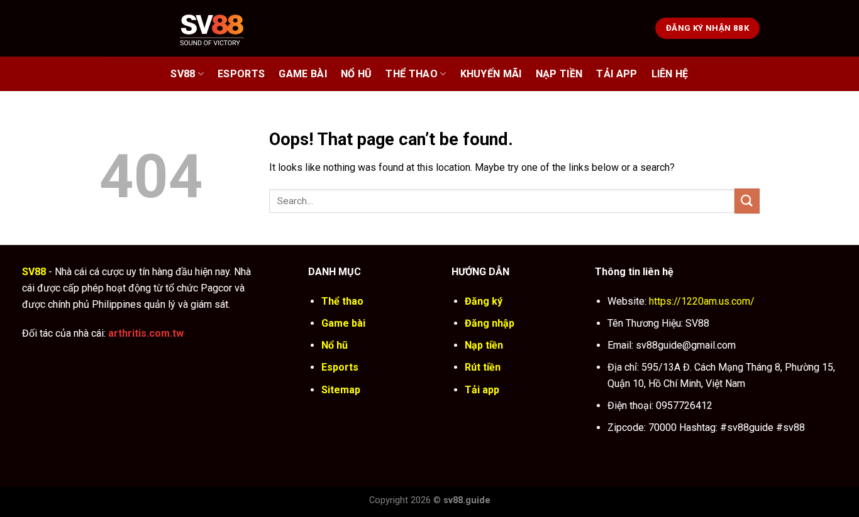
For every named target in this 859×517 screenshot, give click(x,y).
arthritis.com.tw (146, 333)
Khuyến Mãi (491, 74)
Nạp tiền (484, 345)
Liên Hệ (670, 74)
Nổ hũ (356, 74)
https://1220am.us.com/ (702, 301)
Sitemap (340, 390)
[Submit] (747, 200)
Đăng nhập (489, 323)
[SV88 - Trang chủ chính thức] (228, 28)
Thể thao (411, 74)
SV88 (182, 74)
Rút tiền (483, 367)
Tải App (616, 74)
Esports (241, 74)
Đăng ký (483, 301)
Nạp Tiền (559, 74)
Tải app (482, 390)
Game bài (303, 74)
